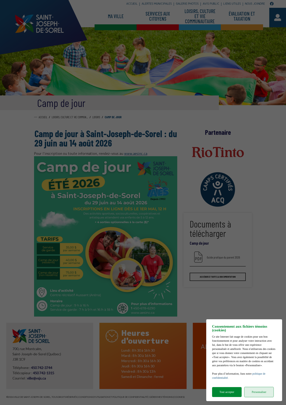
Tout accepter (226, 392)
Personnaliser (259, 392)
